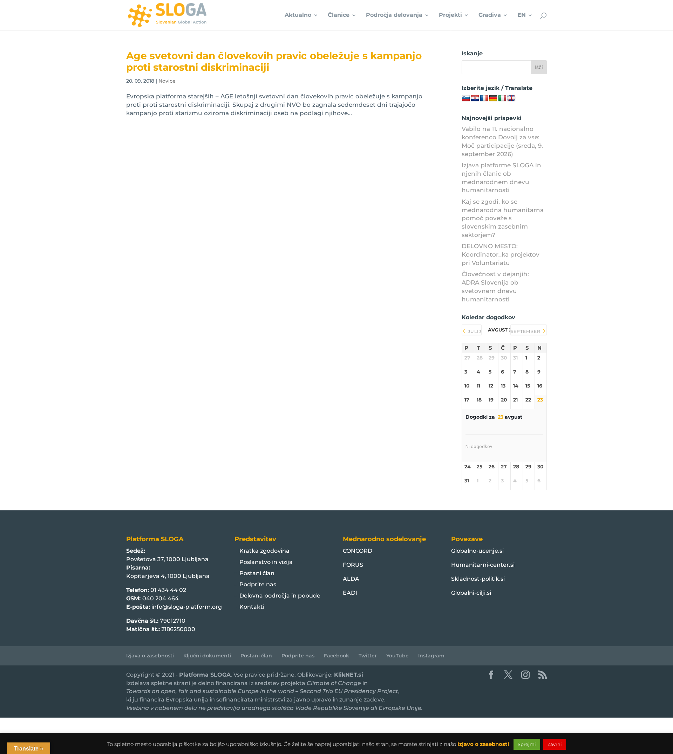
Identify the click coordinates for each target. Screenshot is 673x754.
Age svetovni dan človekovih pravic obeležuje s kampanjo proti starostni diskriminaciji (274, 61)
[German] (493, 98)
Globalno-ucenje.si (477, 550)
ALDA (351, 578)
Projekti (450, 15)
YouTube (397, 655)
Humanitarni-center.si (483, 564)
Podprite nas (257, 584)
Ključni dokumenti (207, 655)
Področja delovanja (394, 15)
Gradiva (489, 15)
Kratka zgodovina (264, 550)
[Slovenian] (466, 98)
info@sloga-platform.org (186, 606)
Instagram (431, 655)
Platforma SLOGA (205, 674)
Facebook (336, 655)
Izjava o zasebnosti (150, 655)
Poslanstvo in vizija (266, 562)
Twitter (368, 655)
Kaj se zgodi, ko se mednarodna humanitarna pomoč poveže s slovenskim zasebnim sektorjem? (503, 218)
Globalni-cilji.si (471, 592)
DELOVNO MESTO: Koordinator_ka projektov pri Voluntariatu (500, 254)
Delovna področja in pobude (279, 595)
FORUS (353, 564)
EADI (350, 592)
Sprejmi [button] (527, 744)
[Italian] (502, 98)
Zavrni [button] (555, 744)
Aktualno (298, 15)
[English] (511, 98)
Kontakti (251, 606)
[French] (484, 98)
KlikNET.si (348, 674)
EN (521, 15)
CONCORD (357, 550)
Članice (338, 15)
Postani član (256, 573)
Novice (167, 81)
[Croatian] (475, 98)
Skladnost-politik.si (478, 578)
